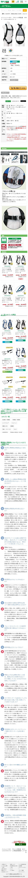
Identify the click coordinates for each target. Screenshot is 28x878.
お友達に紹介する (15, 101)
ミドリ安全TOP (6, 13)
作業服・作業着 (16, 419)
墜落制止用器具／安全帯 (16, 13)
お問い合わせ (4, 868)
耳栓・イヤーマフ (6, 429)
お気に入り (8, 101)
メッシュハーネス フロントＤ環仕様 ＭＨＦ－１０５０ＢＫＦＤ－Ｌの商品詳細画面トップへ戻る (14, 850)
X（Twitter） (12, 870)
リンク (11, 868)
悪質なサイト (4, 870)
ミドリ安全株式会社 (22, 864)
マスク (15, 429)
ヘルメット (14, 423)
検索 (25, 10)
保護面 (12, 426)
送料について (12, 864)
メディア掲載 (21, 870)
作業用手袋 (5, 432)
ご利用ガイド (4, 864)
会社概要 (20, 865)
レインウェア (5, 423)
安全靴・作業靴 (6, 419)
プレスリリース (21, 871)
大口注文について (5, 871)
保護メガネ (5, 426)
